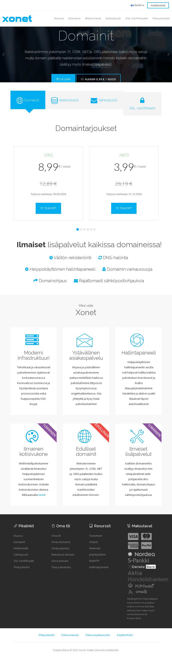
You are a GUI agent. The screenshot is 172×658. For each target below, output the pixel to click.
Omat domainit (60, 542)
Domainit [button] (74, 18)
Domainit (19, 542)
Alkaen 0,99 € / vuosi (100, 79)
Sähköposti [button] (113, 18)
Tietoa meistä (69, 635)
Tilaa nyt (50, 208)
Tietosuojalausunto (97, 635)
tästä (41, 495)
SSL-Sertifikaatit (24, 561)
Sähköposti (21, 554)
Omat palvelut (60, 548)
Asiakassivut (158, 5)
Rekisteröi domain (62, 554)
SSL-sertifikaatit (136, 18)
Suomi (138, 5)
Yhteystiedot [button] (161, 18)
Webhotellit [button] (93, 18)
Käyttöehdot (125, 635)
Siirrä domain (59, 561)
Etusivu (59, 18)
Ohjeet (93, 542)
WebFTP (94, 561)
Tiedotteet (95, 536)
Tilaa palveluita (61, 567)
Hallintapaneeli (98, 567)
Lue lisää (65, 79)
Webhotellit (21, 548)
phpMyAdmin (97, 554)
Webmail (94, 548)
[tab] (27, 100)
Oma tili (56, 536)
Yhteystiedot (22, 567)
